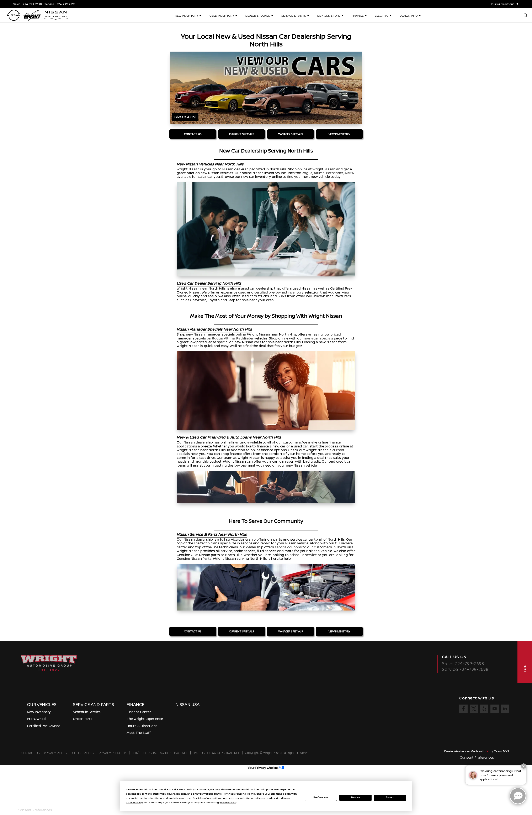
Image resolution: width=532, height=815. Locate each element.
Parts (207, 558)
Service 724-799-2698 (465, 669)
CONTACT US (193, 134)
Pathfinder (334, 173)
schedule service (303, 554)
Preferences (321, 797)
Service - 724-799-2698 (59, 4)
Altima (319, 173)
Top (524, 668)
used (242, 292)
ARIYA (349, 173)
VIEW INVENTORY (339, 134)
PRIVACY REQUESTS (113, 752)
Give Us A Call (185, 117)
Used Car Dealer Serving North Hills (209, 283)
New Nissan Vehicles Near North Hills (210, 163)
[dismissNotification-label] (523, 766)
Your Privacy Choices (263, 768)
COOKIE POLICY (83, 752)
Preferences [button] (228, 802)
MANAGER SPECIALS (290, 134)
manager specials (318, 338)
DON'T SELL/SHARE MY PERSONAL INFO (160, 752)
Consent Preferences (477, 757)
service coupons (288, 547)
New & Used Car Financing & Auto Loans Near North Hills (229, 437)
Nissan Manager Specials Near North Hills (214, 329)
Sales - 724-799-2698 (27, 4)
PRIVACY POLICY (56, 752)
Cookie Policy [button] (134, 802)
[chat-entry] (518, 796)
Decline (355, 797)
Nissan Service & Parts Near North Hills (212, 534)
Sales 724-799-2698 (463, 663)
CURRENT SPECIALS (241, 134)
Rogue (307, 173)
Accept (390, 797)
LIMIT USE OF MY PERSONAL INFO (216, 752)
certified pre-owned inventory (279, 292)
